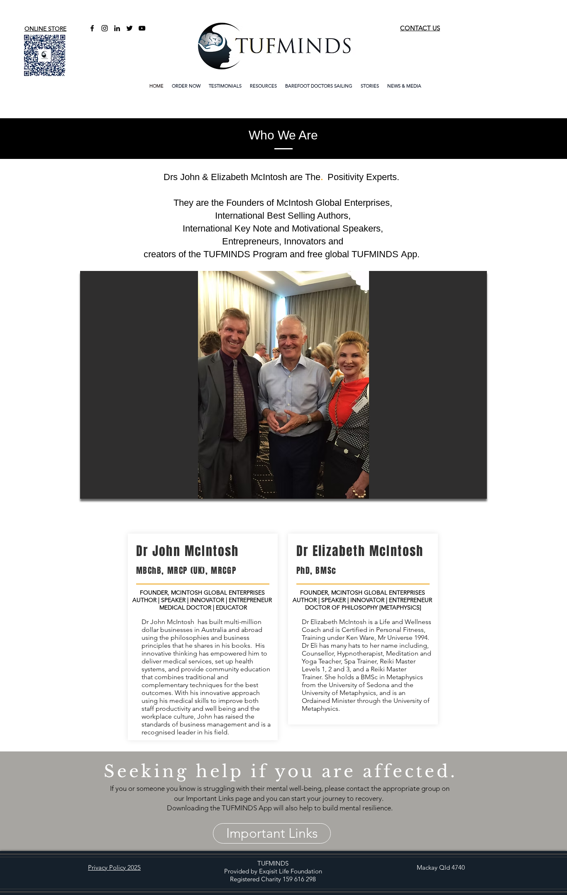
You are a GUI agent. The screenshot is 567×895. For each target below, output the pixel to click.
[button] (283, 385)
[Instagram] (104, 28)
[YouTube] (142, 28)
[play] (466, 491)
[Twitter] (129, 28)
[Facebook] (92, 28)
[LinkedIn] (117, 28)
